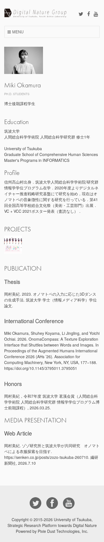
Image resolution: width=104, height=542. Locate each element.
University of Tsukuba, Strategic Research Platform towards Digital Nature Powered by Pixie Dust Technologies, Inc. (52, 525)
